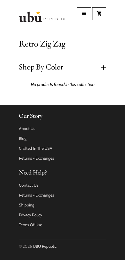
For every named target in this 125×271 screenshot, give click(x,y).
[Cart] (99, 13)
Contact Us (28, 185)
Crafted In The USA (35, 148)
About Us (27, 128)
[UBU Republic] (42, 17)
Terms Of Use (30, 224)
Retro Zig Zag (42, 43)
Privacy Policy (30, 214)
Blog (22, 138)
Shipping (26, 205)
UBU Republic (44, 246)
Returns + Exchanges (36, 158)
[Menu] (84, 13)
